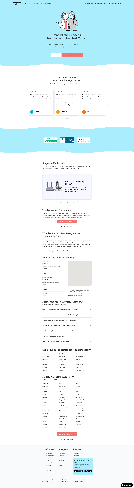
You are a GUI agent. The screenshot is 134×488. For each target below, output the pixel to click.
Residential (62, 8)
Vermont (78, 421)
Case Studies (49, 463)
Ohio (60, 413)
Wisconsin (45, 427)
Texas (44, 421)
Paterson (61, 364)
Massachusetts (80, 400)
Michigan (45, 402)
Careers (61, 455)
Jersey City (62, 359)
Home (55, 8)
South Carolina (46, 419)
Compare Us (49, 465)
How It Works (49, 468)
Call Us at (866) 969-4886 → (72, 55)
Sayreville (62, 367)
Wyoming (62, 427)
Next (73, 202)
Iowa (77, 394)
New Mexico (45, 410)
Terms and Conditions (45, 480)
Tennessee (79, 419)
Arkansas (45, 386)
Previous (61, 202)
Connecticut (46, 389)
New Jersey (79, 408)
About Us (98, 3)
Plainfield (45, 367)
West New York (80, 370)
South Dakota (63, 419)
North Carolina (80, 410)
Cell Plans (48, 460)
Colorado (78, 386)
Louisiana (78, 397)
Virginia (44, 424)
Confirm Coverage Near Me (67, 221)
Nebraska (79, 405)
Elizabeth (62, 356)
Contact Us (62, 463)
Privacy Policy (53, 480)
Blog (60, 465)
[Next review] (108, 103)
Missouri (44, 405)
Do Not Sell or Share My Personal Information (63, 480)
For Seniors (28, 3)
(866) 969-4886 (116, 3)
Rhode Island (80, 416)
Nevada (44, 408)
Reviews (61, 460)
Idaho (77, 391)
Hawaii (61, 391)
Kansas (44, 397)
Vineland (61, 370)
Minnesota (62, 402)
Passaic (44, 364)
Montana (61, 405)
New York (62, 410)
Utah (60, 421)
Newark (78, 362)
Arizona (78, 383)
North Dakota (46, 413)
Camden (61, 353)
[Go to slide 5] (68, 118)
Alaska (61, 383)
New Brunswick (63, 362)
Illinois (44, 394)
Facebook (76, 453)
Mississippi (79, 402)
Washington (62, 424)
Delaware (62, 389)
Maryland (62, 400)
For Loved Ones (37, 3)
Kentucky (62, 397)
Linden (44, 362)
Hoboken (45, 359)
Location (69, 8)
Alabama (45, 383)
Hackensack (79, 356)
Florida (78, 389)
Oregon (44, 416)
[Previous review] (26, 103)
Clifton (78, 353)
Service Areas (89, 3)
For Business (48, 3)
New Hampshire (64, 408)
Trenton (78, 367)
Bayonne (44, 353)
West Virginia (80, 424)
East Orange (46, 356)
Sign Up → (56, 55)
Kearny (78, 359)
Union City (45, 370)
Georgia (44, 391)
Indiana (61, 394)
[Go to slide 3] (66, 118)
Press (60, 458)
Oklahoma (79, 413)
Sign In (106, 3)
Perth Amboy (79, 364)
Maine (44, 400)
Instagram (76, 455)
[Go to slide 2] (65, 118)
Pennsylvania (63, 416)
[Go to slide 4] (67, 118)
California (62, 386)
